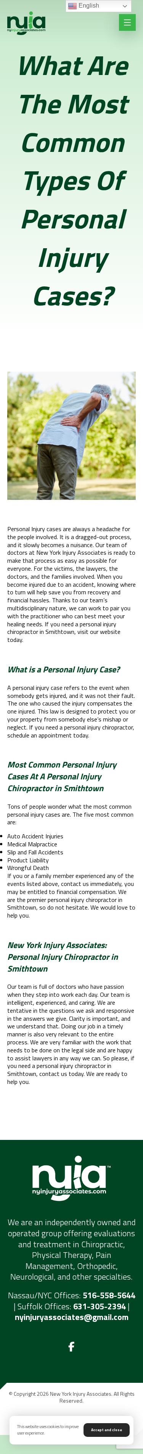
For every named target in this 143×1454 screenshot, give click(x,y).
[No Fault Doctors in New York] (26, 23)
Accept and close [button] (106, 1430)
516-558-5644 (109, 1295)
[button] (72, 1347)
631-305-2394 (99, 1306)
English (88, 5)
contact (49, 1073)
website (110, 631)
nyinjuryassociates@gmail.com (72, 1316)
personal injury (31, 687)
